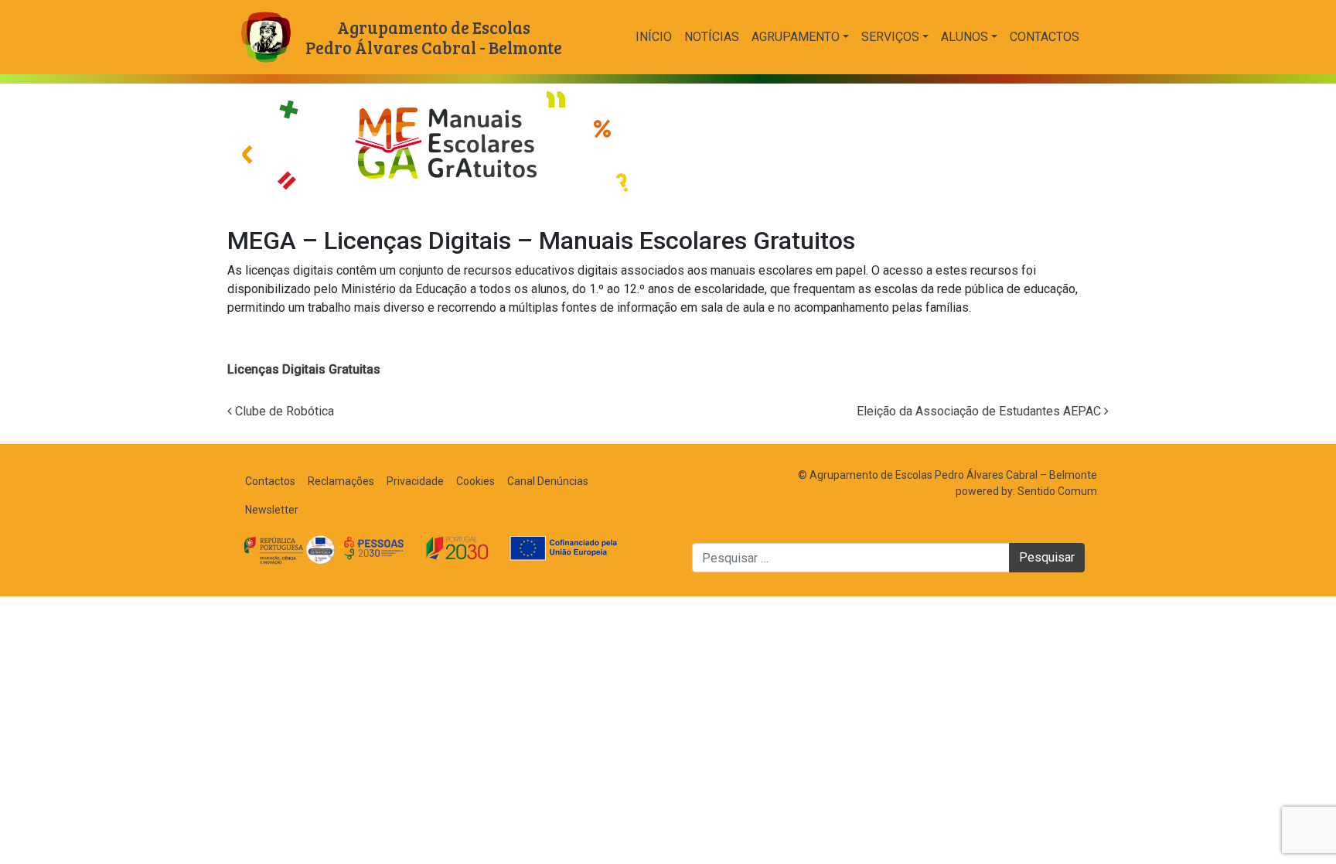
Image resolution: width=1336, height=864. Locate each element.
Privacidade (415, 481)
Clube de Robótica (283, 411)
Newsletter (271, 510)
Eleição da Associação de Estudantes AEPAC (980, 411)
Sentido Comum (1057, 491)
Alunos (964, 36)
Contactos (1044, 36)
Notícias (711, 36)
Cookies (475, 481)
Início (654, 36)
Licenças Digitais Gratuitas (303, 369)
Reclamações (341, 481)
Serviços (890, 36)
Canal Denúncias (547, 481)
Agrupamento (796, 36)
